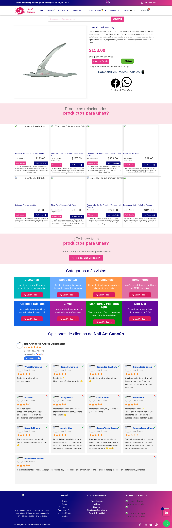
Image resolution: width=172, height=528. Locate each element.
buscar (117, 19)
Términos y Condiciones (97, 510)
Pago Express (96, 501)
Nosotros (64, 516)
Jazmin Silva (66, 428)
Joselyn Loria (66, 397)
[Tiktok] (156, 524)
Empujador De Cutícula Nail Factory (137, 205)
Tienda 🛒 (50, 10)
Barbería (61, 10)
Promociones (64, 507)
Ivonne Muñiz (138, 397)
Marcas (113, 10)
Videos (97, 504)
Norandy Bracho (32, 428)
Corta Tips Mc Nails (131, 153)
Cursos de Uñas (64, 510)
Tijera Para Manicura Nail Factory (64, 205)
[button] (115, 85)
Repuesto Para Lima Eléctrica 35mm (29, 153)
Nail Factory (119, 66)
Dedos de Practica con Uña (25, 205)
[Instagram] (145, 524)
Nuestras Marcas (64, 513)
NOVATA (28, 397)
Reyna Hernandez (69, 367)
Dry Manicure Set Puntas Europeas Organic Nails (104, 154)
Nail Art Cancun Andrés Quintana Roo (44, 343)
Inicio (41, 10)
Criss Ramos (102, 397)
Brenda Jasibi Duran (142, 367)
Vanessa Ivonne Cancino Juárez (143, 428)
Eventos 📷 (127, 10)
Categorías (76, 10)
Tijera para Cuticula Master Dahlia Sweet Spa (67, 154)
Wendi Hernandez (33, 367)
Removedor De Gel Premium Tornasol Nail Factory (104, 206)
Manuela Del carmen (34, 458)
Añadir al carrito (100, 61)
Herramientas (106, 66)
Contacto (96, 507)
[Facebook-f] (139, 524)
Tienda (64, 504)
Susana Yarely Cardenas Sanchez (107, 428)
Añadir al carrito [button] (20, 163)
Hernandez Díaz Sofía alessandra (107, 367)
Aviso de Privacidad (97, 513)
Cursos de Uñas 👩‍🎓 (95, 10)
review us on (31, 358)
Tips (127, 66)
